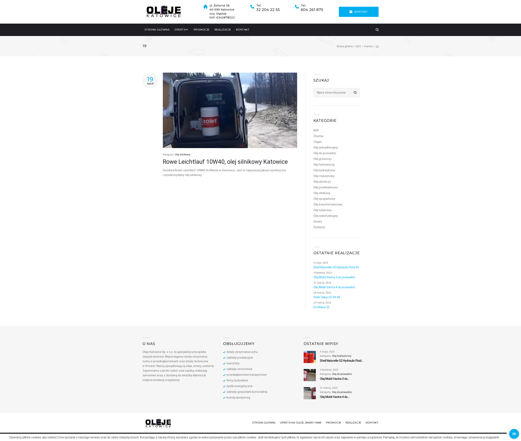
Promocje (202, 29)
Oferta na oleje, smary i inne (301, 422)
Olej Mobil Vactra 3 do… (334, 378)
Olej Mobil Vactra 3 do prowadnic (334, 277)
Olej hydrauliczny (324, 170)
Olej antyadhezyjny (325, 147)
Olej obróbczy (322, 181)
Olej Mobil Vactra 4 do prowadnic (334, 287)
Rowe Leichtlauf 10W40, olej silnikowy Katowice (225, 161)
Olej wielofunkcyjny (325, 215)
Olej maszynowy (324, 176)
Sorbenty (319, 227)
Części (317, 141)
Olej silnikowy (182, 154)
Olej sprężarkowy (324, 198)
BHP (316, 130)
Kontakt (361, 11)
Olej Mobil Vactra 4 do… (334, 396)
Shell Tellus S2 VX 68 (326, 297)
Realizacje (223, 29)
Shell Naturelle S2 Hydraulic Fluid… (341, 360)
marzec (368, 46)
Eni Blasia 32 (321, 307)
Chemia (318, 136)
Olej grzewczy (322, 158)
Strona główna (157, 29)
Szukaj (355, 92)
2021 (358, 46)
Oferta (180, 29)
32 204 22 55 (268, 10)
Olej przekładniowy (325, 187)
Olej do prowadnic (324, 153)
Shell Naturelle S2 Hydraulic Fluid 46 (336, 267)
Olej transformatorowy (328, 204)
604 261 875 (312, 10)
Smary (317, 221)
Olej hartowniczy (324, 164)
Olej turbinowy (322, 210)
